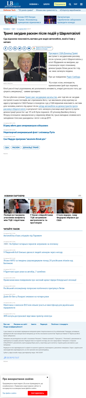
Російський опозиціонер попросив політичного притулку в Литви (33, 288)
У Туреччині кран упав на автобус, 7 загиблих (24, 271)
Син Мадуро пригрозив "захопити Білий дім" (24, 139)
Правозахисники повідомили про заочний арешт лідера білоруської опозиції (39, 279)
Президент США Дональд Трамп (63, 53)
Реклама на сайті (20, 324)
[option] (23, 19)
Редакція (43, 324)
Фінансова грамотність (46, 10)
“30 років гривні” (25, 10)
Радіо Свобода (73, 76)
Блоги (46, 4)
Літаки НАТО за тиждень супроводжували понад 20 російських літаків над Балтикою (38, 262)
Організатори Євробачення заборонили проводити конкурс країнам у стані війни (69, 21)
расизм (15, 147)
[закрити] (47, 377)
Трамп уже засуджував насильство (41, 97)
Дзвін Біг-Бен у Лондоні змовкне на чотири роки (26, 296)
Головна (6, 29)
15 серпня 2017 (22, 29)
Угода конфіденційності (12, 327)
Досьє (45, 12)
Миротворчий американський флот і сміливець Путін (29, 132)
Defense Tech (9, 10)
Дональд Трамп (31, 147)
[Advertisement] (43, 170)
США (7, 147)
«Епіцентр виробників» (70, 10)
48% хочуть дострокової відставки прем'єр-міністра (27, 315)
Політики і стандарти (59, 324)
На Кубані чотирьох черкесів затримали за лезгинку (31, 243)
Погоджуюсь (37, 393)
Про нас (6, 324)
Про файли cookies (9, 393)
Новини (33, 4)
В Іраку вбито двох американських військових (25, 125)
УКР (75, 4)
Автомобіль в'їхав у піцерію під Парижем (22, 235)
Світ (13, 29)
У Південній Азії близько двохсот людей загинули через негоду (32, 252)
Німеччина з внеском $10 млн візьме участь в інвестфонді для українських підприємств (38, 306)
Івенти (33, 324)
